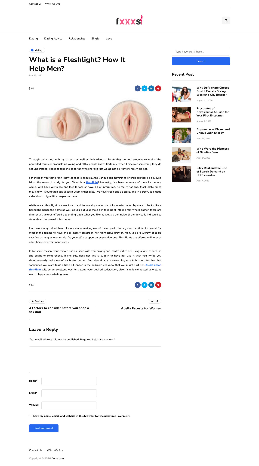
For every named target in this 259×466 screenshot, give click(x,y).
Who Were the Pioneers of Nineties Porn (212, 150)
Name (33, 380)
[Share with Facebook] (138, 88)
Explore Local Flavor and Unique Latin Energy (213, 131)
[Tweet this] (144, 88)
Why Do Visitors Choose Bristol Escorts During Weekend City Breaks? (212, 91)
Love (109, 39)
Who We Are (52, 3)
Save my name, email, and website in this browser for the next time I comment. (81, 416)
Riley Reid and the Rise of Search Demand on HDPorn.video (211, 171)
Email (33, 393)
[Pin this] (158, 88)
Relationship (77, 39)
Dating (33, 39)
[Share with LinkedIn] (151, 88)
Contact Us (35, 3)
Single (95, 39)
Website (34, 405)
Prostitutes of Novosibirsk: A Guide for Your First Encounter (212, 111)
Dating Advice (53, 39)
